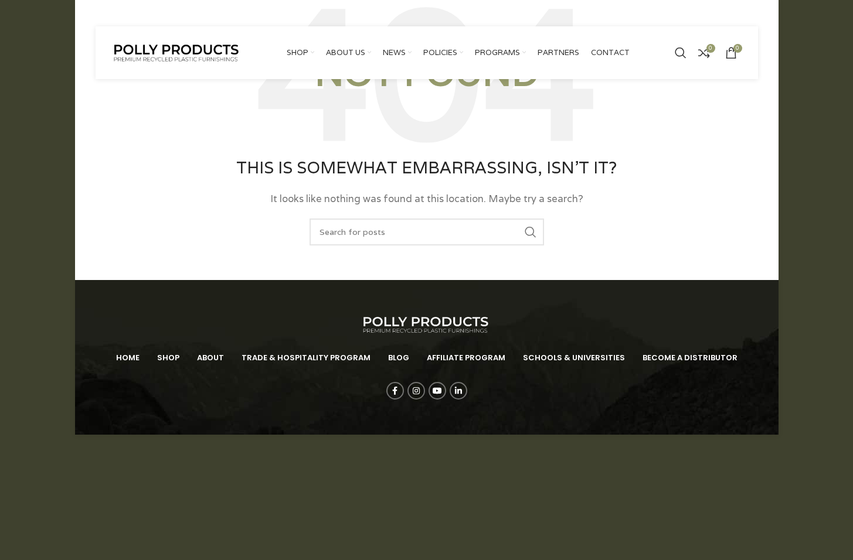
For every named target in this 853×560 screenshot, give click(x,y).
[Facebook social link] (706, 13)
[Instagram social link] (720, 13)
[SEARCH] (530, 231)
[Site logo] (177, 51)
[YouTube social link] (736, 13)
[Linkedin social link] (751, 13)
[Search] (680, 52)
